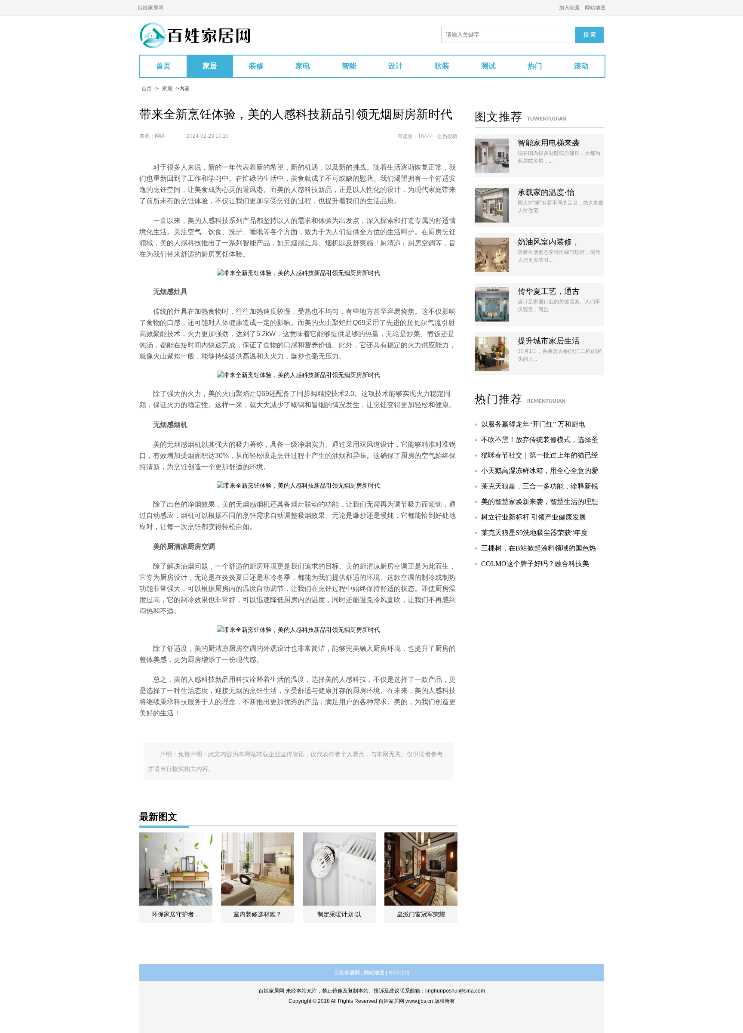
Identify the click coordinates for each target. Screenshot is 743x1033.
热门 (535, 66)
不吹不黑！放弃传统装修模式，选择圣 (539, 439)
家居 (210, 66)
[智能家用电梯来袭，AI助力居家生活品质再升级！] (492, 156)
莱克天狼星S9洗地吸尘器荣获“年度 (534, 532)
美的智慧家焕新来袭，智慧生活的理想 (539, 501)
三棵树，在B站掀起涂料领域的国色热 (538, 548)
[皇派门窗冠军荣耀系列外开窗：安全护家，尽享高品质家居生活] (420, 869)
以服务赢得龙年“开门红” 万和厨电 (533, 424)
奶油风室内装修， (549, 242)
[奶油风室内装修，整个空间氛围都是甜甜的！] (492, 255)
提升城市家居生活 (549, 341)
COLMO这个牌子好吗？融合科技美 (535, 563)
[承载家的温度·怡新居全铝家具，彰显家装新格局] (492, 205)
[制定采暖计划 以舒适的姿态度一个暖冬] (339, 869)
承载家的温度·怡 (546, 192)
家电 (302, 66)
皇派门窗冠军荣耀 (421, 914)
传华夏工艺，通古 (549, 291)
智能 (349, 66)
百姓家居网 (150, 8)
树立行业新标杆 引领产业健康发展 (533, 517)
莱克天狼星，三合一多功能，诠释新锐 (539, 486)
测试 (488, 66)
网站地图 (595, 8)
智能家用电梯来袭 (549, 143)
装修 (256, 66)
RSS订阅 (398, 973)
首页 (163, 66)
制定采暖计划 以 (339, 914)
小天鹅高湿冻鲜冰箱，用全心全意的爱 (539, 470)
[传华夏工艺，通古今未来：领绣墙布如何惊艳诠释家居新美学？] (492, 304)
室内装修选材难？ (257, 914)
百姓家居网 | (348, 973)
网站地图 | (375, 973)
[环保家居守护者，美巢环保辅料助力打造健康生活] (175, 869)
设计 (395, 66)
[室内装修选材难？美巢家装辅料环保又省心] (257, 869)
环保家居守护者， (176, 914)
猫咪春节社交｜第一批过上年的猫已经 (539, 455)
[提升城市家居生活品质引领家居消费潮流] (492, 354)
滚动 (581, 66)
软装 (442, 66)
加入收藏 (569, 8)
